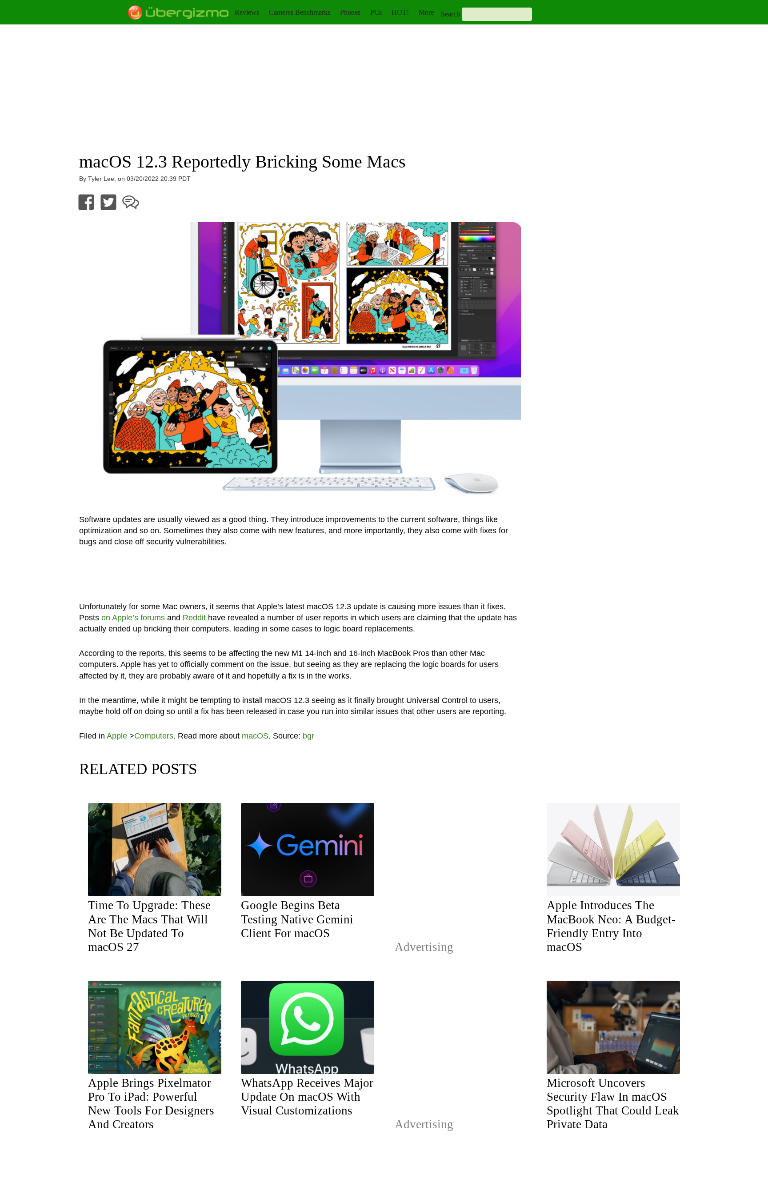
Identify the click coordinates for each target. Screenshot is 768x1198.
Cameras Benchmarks (299, 12)
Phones (350, 12)
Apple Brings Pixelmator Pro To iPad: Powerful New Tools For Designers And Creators (151, 1103)
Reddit (194, 617)
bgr (308, 735)
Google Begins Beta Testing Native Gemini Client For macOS (297, 918)
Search (450, 14)
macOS (255, 735)
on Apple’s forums (133, 617)
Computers (153, 735)
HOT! (400, 12)
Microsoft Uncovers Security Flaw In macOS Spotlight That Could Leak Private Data (613, 1103)
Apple (117, 735)
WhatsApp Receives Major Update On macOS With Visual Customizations (307, 1096)
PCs (376, 12)
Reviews (247, 12)
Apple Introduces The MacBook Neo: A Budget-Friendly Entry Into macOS (611, 925)
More (426, 12)
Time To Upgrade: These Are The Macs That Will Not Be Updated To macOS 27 (149, 925)
